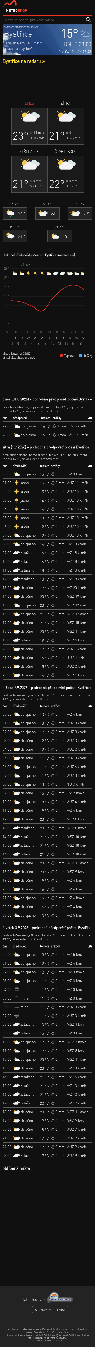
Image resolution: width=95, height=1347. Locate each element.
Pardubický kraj (14, 43)
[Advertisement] (47, 82)
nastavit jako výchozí (18, 49)
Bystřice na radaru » (24, 61)
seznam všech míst (50, 1310)
